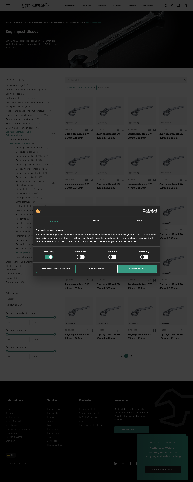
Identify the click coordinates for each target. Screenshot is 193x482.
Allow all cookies (137, 269)
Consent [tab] (54, 221)
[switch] (81, 257)
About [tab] (139, 220)
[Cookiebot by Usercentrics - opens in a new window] (144, 211)
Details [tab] (96, 220)
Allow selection (96, 269)
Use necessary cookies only (56, 269)
